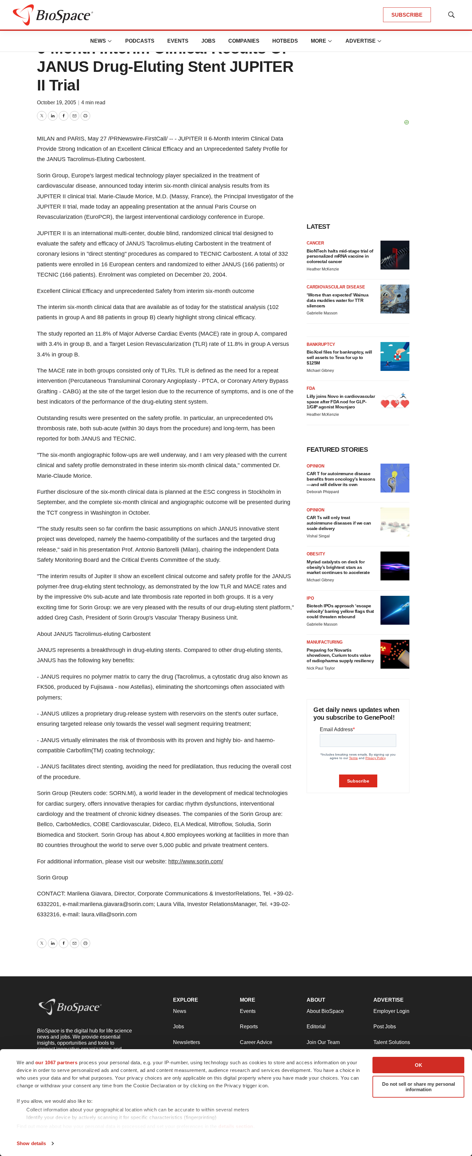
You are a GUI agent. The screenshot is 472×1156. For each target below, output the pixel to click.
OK (418, 1065)
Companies (243, 41)
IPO (310, 598)
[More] (109, 41)
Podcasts (139, 41)
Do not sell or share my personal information (418, 1086)
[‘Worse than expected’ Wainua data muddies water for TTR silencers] (394, 299)
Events (177, 41)
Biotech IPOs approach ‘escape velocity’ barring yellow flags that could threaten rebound (340, 611)
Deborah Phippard (323, 492)
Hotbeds (285, 41)
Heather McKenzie (323, 269)
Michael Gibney (320, 370)
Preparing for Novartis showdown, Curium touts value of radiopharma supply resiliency (340, 655)
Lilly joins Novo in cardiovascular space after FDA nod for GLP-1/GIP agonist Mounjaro (341, 402)
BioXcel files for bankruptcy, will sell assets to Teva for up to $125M (339, 357)
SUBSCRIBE (407, 15)
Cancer (315, 243)
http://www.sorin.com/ (195, 861)
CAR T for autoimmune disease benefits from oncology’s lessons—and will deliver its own (341, 479)
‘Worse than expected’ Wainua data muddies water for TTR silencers (337, 300)
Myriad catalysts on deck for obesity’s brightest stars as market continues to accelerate (338, 567)
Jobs (208, 41)
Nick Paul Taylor (321, 668)
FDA (311, 388)
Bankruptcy (321, 344)
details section (235, 1126)
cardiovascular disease (336, 287)
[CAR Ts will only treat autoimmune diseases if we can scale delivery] (394, 522)
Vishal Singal (318, 536)
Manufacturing (325, 642)
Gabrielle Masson (322, 313)
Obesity (316, 554)
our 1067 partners (56, 1062)
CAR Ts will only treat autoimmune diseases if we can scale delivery (339, 523)
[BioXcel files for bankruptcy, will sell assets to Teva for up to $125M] (394, 356)
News (98, 41)
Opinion (315, 466)
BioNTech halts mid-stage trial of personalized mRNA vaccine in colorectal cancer (340, 256)
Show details (31, 1143)
